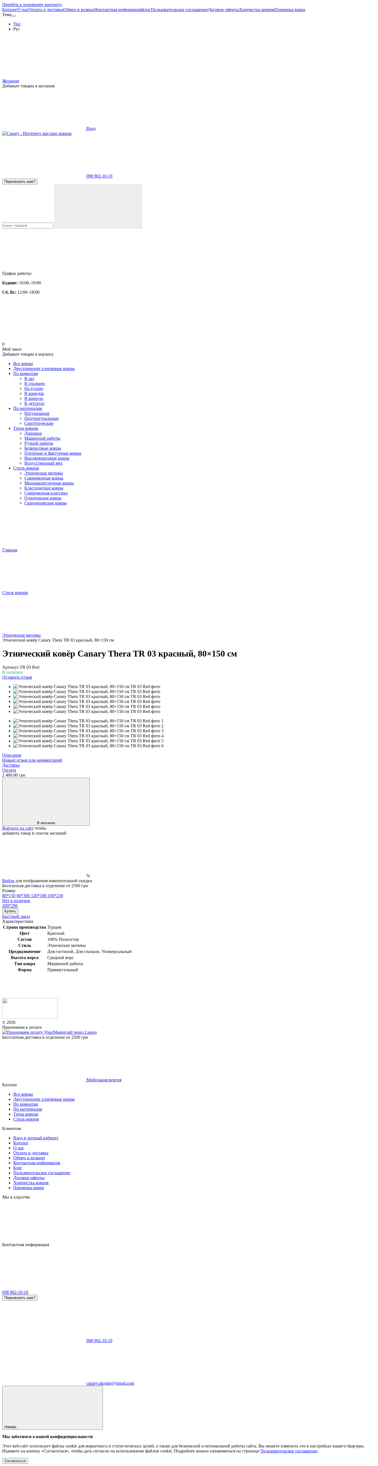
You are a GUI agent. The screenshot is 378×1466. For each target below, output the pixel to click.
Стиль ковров (26, 468)
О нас (22, 9)
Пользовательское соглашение (179, 9)
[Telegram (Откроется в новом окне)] (296, 1239)
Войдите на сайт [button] (17, 828)
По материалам (27, 408)
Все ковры (23, 363)
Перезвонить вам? (19, 181)
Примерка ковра (290, 9)
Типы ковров (25, 428)
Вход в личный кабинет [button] (35, 1138)
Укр (16, 24)
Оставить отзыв (17, 677)
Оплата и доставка (45, 9)
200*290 (10, 905)
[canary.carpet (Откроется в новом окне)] (43, 1239)
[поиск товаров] (98, 206)
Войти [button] (8, 880)
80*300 (24, 895)
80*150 (8, 895)
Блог (146, 9)
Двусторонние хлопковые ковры (44, 368)
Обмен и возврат (79, 9)
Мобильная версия (103, 1079)
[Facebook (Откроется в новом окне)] (211, 1239)
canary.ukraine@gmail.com (110, 1383)
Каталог (9, 9)
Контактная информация (118, 9)
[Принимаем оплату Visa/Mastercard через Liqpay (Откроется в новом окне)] (49, 1032)
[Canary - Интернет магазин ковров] (30, 1017)
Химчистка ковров (257, 9)
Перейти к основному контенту (32, 4)
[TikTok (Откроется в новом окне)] (127, 1239)
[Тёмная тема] (13, 16)
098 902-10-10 (99, 176)
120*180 (39, 895)
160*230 (32, 898)
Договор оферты (223, 9)
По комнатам (25, 373)
